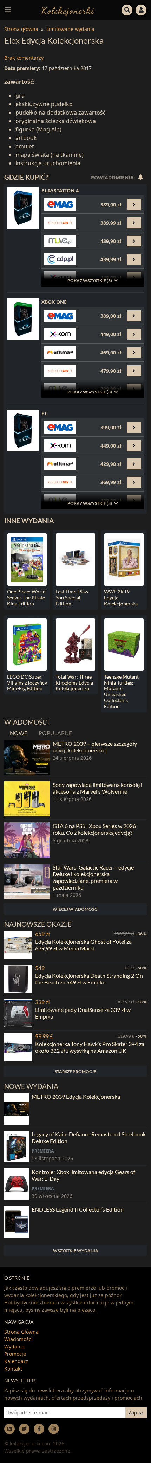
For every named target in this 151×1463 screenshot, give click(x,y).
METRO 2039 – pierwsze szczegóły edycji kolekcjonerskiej (95, 746)
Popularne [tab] (55, 733)
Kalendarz (16, 1361)
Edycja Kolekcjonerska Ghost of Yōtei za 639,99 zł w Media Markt (83, 944)
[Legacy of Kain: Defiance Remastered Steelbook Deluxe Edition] (16, 1146)
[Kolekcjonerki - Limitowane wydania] (67, 9)
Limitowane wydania (70, 29)
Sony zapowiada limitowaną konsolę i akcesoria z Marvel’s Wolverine (97, 788)
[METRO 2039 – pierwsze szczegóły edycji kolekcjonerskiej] (27, 757)
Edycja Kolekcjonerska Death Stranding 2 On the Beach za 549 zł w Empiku (89, 979)
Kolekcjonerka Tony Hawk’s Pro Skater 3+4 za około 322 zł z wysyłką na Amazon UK (89, 1047)
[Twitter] (24, 1428)
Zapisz (136, 1412)
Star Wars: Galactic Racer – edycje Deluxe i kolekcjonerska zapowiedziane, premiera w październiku (93, 877)
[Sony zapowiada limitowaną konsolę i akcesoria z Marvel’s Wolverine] (27, 798)
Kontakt (13, 1368)
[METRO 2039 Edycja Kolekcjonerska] (16, 1109)
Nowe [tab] (18, 733)
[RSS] (9, 1428)
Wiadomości (18, 1339)
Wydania (14, 1346)
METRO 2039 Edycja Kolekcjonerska (76, 1096)
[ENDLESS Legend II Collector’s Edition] (16, 1222)
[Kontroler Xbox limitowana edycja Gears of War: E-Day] (16, 1184)
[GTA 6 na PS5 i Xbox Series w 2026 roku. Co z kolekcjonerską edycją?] (27, 840)
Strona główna (21, 29)
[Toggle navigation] (7, 10)
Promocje (15, 1353)
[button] (127, 9)
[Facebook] (39, 1428)
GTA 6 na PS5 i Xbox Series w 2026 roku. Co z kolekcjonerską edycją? (94, 829)
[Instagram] (53, 1428)
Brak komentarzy (24, 57)
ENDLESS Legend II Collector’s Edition (78, 1209)
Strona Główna (21, 1331)
